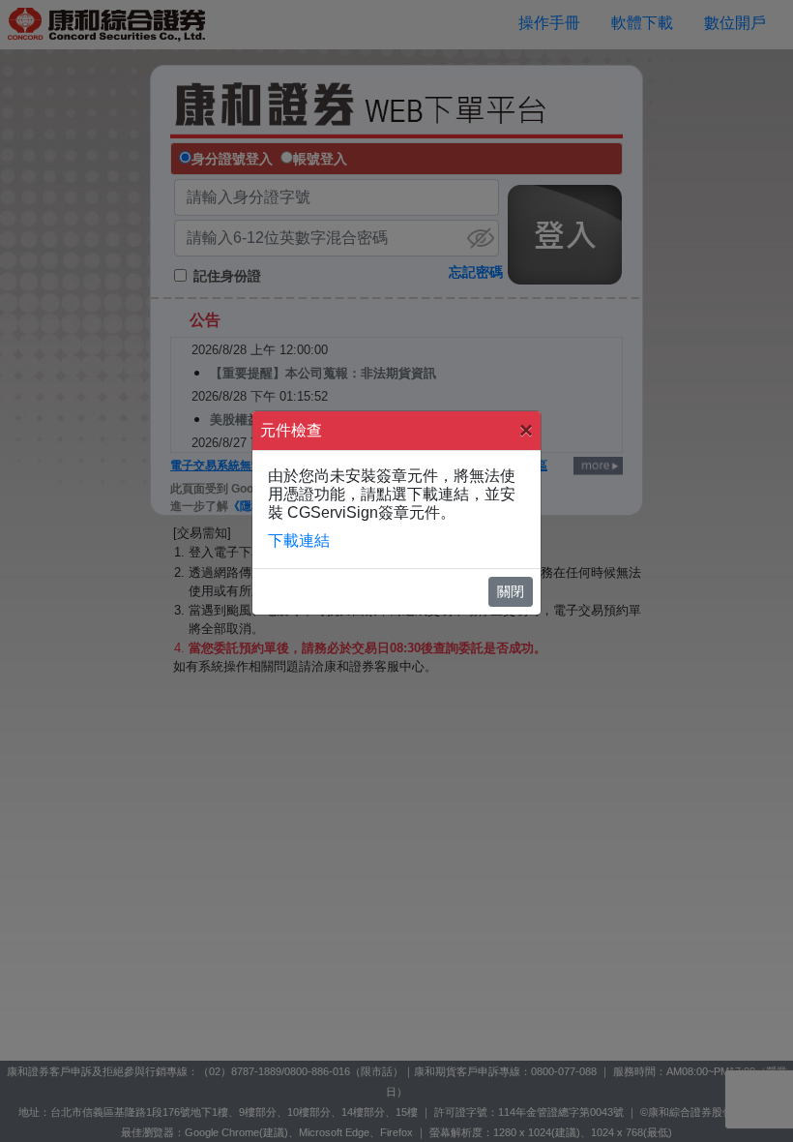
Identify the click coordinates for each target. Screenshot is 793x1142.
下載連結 (299, 540)
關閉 (510, 591)
